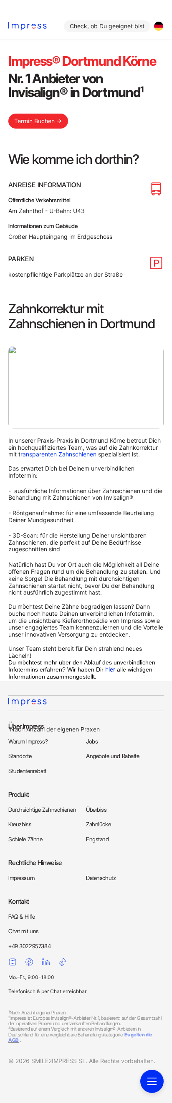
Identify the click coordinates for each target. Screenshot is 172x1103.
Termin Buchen (34, 120)
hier (110, 669)
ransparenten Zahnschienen (58, 454)
